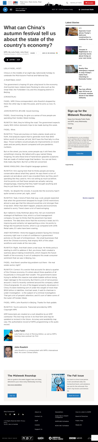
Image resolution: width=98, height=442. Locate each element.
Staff (36, 421)
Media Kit (79, 425)
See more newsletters (15, 385)
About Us (38, 412)
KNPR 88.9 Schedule (62, 421)
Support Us (38, 429)
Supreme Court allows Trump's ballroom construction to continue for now (85, 35)
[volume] (11, 9)
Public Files (79, 421)
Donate (90, 3)
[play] (5, 10)
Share (32, 53)
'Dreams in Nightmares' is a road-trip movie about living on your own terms (85, 54)
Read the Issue (74, 395)
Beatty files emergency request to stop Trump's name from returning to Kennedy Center (86, 73)
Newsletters (76, 3)
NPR (80, 28)
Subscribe (79, 153)
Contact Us (38, 416)
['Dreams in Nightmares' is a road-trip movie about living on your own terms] (71, 50)
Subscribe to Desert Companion (61, 416)
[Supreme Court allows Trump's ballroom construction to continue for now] (71, 31)
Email (70, 128)
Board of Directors (82, 416)
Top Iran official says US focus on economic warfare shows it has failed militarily (86, 93)
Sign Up (12, 395)
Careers (37, 425)
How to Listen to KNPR (83, 412)
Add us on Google (48, 53)
